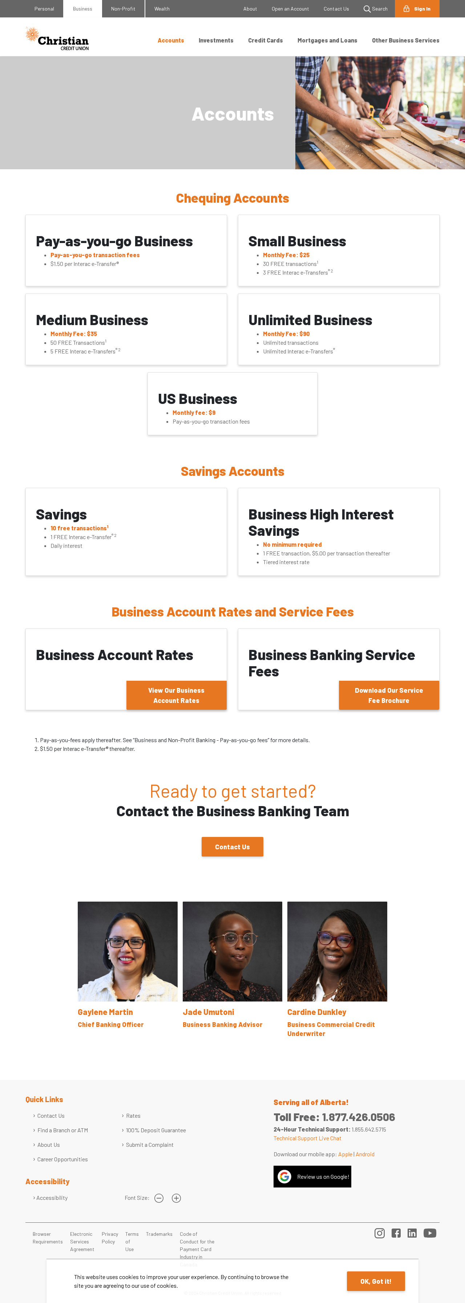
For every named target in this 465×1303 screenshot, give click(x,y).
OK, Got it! (376, 1281)
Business (82, 8)
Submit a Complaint (150, 1144)
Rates (133, 1115)
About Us (48, 1144)
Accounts (171, 40)
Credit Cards (265, 40)
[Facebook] (396, 1232)
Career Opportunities (62, 1159)
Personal (44, 8)
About (250, 8)
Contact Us (336, 8)
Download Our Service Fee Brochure (389, 695)
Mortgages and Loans (327, 40)
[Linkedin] (412, 1232)
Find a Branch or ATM (62, 1129)
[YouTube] (430, 1232)
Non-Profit (123, 8)
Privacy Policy (110, 1238)
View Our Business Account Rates (176, 695)
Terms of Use (132, 1241)
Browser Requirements (48, 1238)
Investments (216, 40)
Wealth (162, 8)
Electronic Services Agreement (82, 1241)
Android (365, 1153)
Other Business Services (406, 40)
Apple (345, 1153)
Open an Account (290, 8)
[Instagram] (380, 1232)
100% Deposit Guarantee (156, 1129)
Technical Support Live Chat (307, 1137)
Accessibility (52, 1197)
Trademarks (159, 1234)
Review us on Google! (323, 1176)
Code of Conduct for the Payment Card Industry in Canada (197, 1249)
